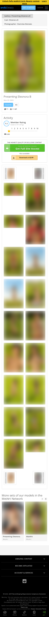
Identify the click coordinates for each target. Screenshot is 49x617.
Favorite (8, 105)
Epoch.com (24, 607)
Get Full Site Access (27, 147)
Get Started (28, 8)
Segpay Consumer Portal (38, 609)
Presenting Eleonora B (17, 96)
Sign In (40, 8)
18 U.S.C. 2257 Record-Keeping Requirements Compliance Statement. (24, 594)
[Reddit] (24, 581)
